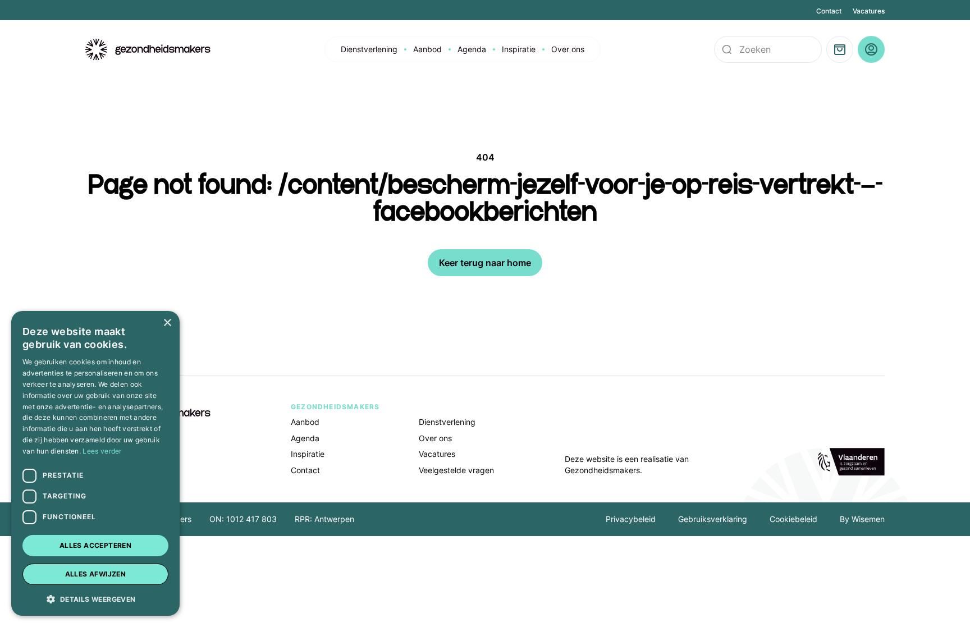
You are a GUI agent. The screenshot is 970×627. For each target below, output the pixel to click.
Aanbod (427, 49)
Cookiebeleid (793, 519)
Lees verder (102, 451)
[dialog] (95, 463)
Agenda (471, 49)
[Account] (871, 49)
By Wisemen (862, 519)
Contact (828, 11)
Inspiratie (519, 49)
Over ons (567, 49)
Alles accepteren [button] (95, 545)
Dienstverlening (369, 49)
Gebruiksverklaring (712, 519)
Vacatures (869, 11)
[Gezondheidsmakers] (148, 50)
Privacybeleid (631, 519)
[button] (95, 598)
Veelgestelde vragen (456, 470)
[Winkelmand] (839, 49)
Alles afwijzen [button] (95, 574)
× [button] (167, 323)
